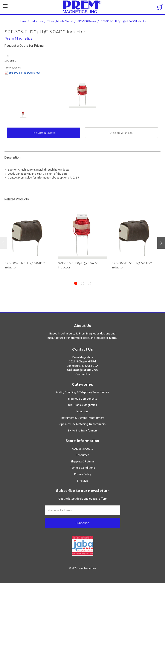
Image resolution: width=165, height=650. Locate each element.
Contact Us (82, 374)
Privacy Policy (82, 474)
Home (22, 21)
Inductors (37, 21)
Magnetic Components (82, 398)
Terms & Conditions (82, 467)
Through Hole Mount (60, 21)
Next (161, 243)
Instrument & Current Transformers (82, 417)
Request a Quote (44, 132)
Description (12, 157)
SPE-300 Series (87, 21)
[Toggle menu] (5, 7)
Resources (82, 455)
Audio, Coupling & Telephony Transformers (82, 392)
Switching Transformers (83, 430)
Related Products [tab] (17, 199)
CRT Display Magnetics (82, 405)
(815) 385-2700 (88, 369)
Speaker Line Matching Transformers (82, 424)
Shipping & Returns (82, 461)
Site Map (82, 480)
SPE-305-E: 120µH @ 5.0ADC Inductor (124, 21)
